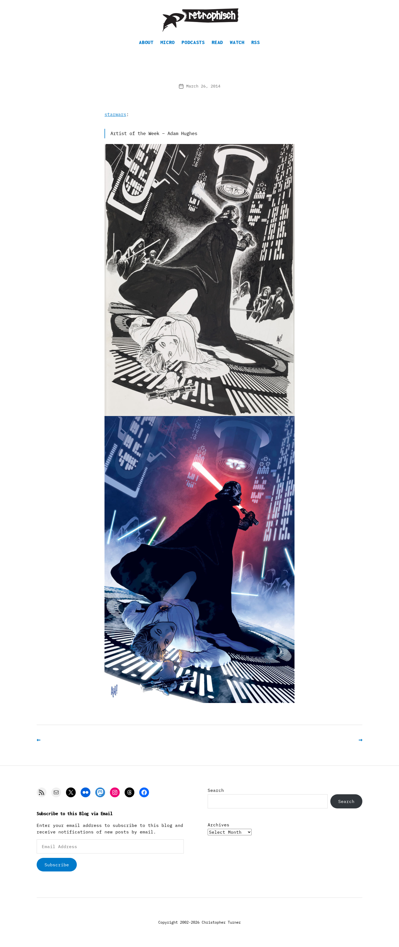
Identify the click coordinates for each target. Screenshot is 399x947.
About (146, 42)
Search (216, 790)
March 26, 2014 (203, 86)
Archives (218, 824)
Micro (167, 42)
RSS (255, 42)
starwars (115, 114)
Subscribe (57, 864)
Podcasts (193, 42)
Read (217, 42)
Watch (237, 42)
